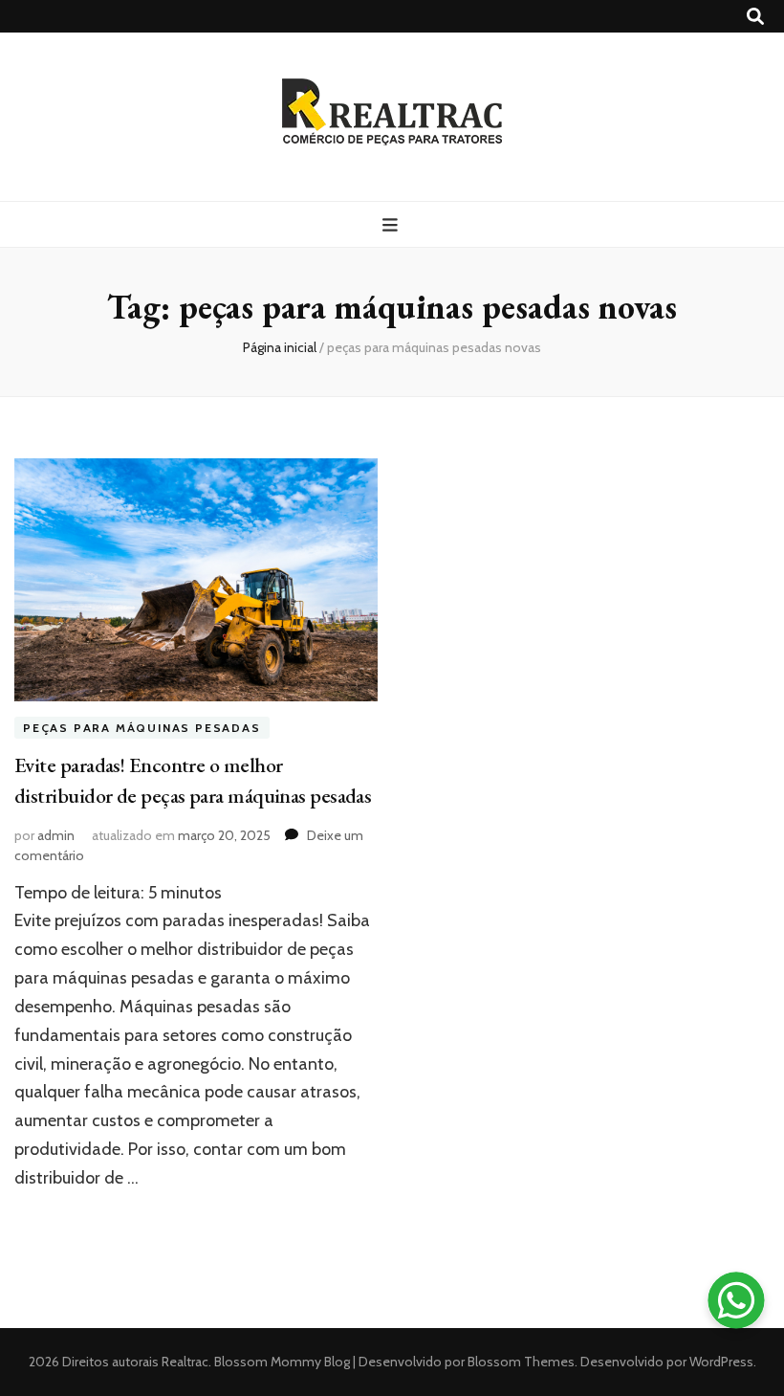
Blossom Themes (520, 1361)
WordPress (721, 1361)
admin (56, 835)
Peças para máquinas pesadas (142, 727)
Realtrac (185, 1361)
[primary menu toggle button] (392, 225)
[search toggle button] (755, 17)
